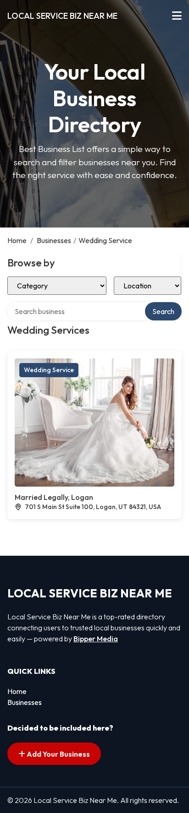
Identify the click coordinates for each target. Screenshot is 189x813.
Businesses (54, 240)
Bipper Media (95, 638)
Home (17, 240)
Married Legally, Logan (54, 497)
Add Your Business (57, 754)
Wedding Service (49, 370)
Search (163, 311)
